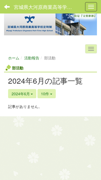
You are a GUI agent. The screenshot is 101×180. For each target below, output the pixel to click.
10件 (45, 93)
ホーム (13, 57)
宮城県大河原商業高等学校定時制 (47, 6)
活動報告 (31, 57)
